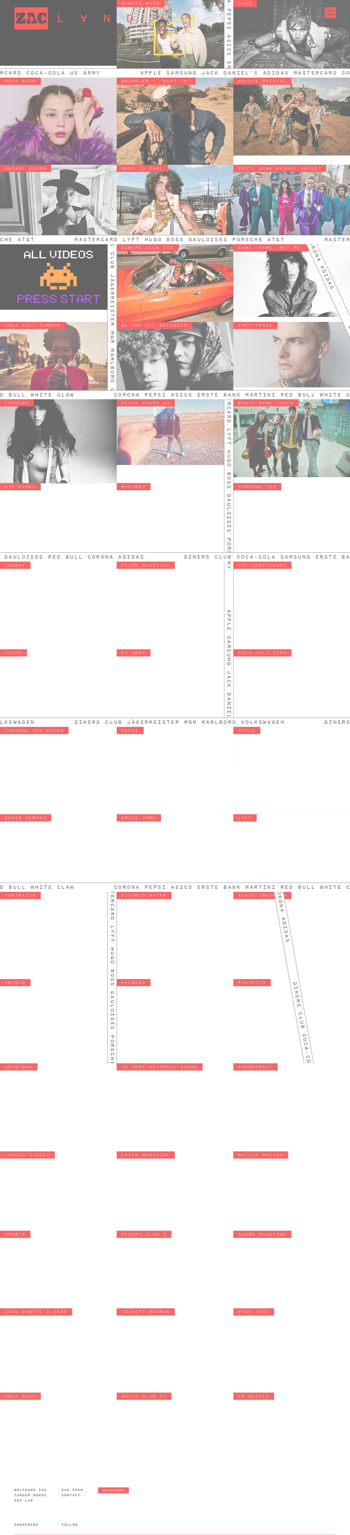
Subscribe (26, 1525)
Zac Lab (23, 1500)
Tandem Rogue (30, 1495)
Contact (71, 1495)
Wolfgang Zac (30, 1490)
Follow (70, 1525)
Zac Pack (72, 1490)
